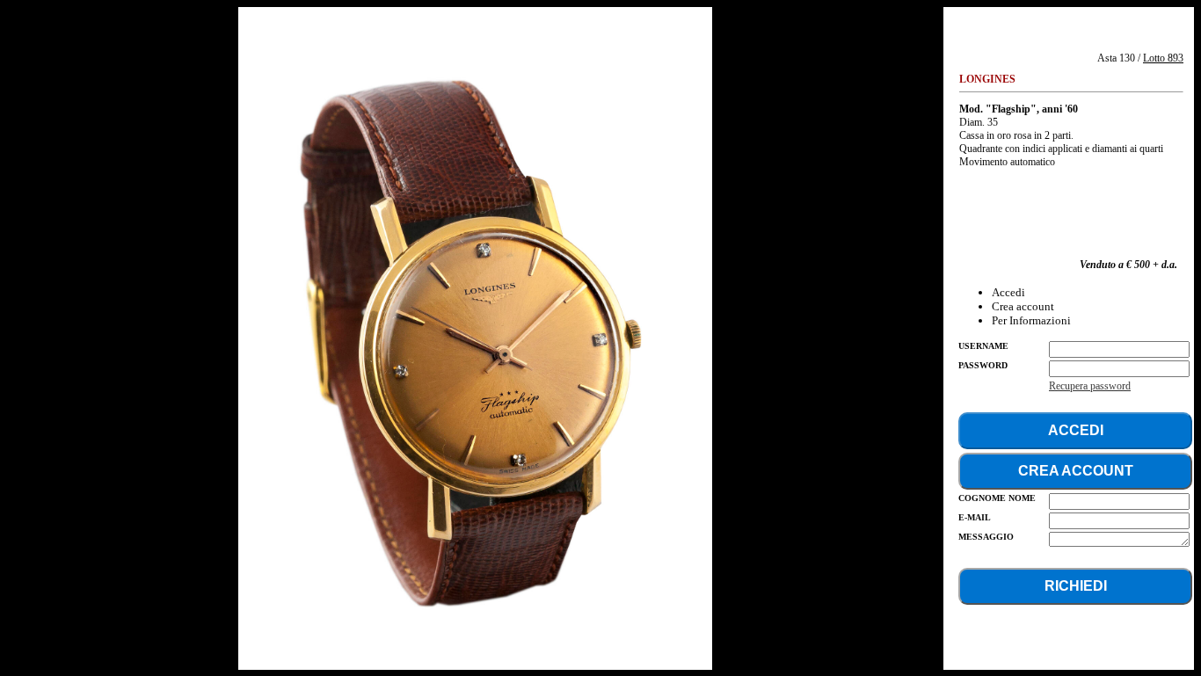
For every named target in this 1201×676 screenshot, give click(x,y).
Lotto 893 (1163, 58)
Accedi (1008, 292)
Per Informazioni (1031, 320)
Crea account (1023, 306)
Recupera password (1090, 386)
